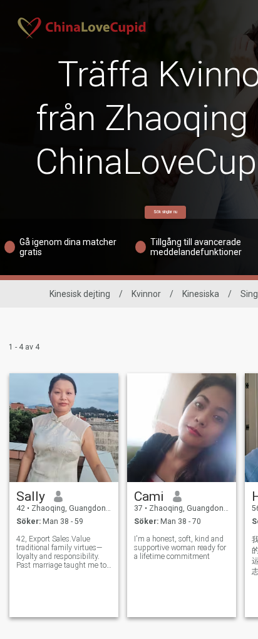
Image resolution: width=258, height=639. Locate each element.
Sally (30, 496)
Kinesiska (200, 294)
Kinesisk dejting (79, 294)
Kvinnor (146, 294)
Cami (149, 496)
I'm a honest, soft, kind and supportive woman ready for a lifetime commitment (180, 548)
